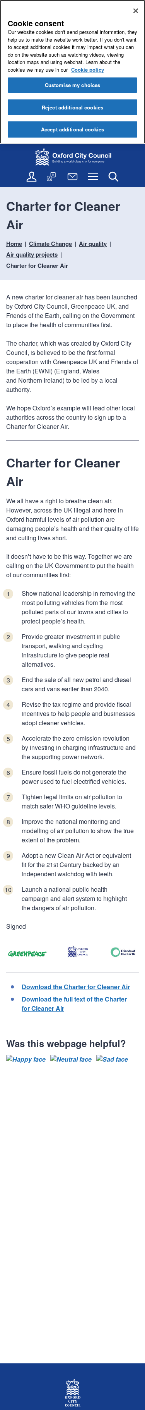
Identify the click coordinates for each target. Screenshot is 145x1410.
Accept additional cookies (72, 129)
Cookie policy (87, 69)
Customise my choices (73, 85)
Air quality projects (32, 254)
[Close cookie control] (135, 10)
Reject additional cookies (72, 107)
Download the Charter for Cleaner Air (76, 986)
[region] (72, 72)
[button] (26, 1059)
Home (14, 243)
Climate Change (50, 243)
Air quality (93, 243)
